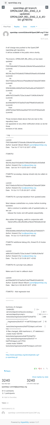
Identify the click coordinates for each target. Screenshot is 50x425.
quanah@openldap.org (38, 145)
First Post (7, 27)
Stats (25, 27)
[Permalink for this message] (47, 368)
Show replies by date (40, 377)
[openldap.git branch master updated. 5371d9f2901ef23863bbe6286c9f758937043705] (3, 7)
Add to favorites (10, 397)
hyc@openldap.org (29, 165)
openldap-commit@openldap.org (14, 387)
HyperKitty (25, 422)
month (33, 27)
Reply (8, 371)
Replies (17, 27)
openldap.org (14, 3)
